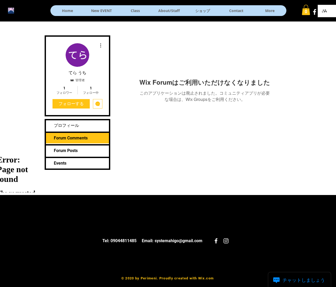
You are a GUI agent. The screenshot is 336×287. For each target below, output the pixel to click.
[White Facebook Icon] (314, 12)
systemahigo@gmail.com (178, 240)
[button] (306, 10)
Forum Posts (66, 150)
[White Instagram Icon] (324, 12)
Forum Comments (71, 138)
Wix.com (206, 278)
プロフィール (66, 125)
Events (60, 163)
